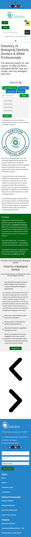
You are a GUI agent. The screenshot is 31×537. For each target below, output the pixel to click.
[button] (15, 369)
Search (24, 96)
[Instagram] (18, 6)
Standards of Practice (20, 225)
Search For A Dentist (8, 523)
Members (21, 91)
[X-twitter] (12, 6)
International (11, 91)
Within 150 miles (9, 107)
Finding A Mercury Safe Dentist (11, 533)
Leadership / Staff (7, 487)
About (3, 478)
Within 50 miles (8, 100)
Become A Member (7, 501)
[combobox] (12, 32)
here (6, 189)
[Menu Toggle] (15, 2)
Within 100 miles (9, 104)
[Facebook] (10, 6)
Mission (4, 482)
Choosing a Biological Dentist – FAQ (13, 528)
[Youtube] (15, 6)
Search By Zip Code (10, 88)
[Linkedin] (21, 6)
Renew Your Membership (9, 510)
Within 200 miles (9, 110)
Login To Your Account (9, 515)
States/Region (23, 88)
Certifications (6, 492)
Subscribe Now (7, 469)
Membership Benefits (8, 505)
